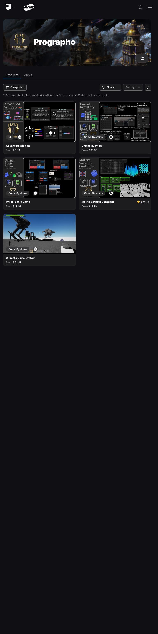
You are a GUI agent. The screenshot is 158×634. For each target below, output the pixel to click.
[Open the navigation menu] (149, 7)
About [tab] (28, 75)
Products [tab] (12, 75)
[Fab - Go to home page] (28, 7)
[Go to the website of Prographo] (142, 58)
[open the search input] (140, 7)
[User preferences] (148, 87)
